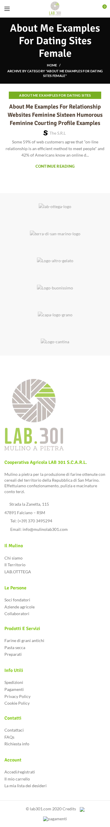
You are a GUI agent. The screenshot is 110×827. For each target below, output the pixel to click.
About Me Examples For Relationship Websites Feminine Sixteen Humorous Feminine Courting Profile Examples (55, 115)
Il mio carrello (17, 778)
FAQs (9, 737)
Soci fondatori (17, 599)
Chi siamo (13, 557)
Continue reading (55, 166)
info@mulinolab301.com (45, 529)
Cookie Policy (17, 703)
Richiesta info (16, 743)
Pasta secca (14, 647)
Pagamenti (14, 689)
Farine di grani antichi (24, 640)
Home (52, 65)
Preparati (13, 654)
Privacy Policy (17, 696)
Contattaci (14, 730)
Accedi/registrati (19, 771)
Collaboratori (16, 613)
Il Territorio (15, 564)
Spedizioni (13, 682)
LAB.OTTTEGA (17, 571)
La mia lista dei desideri (25, 785)
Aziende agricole (19, 606)
